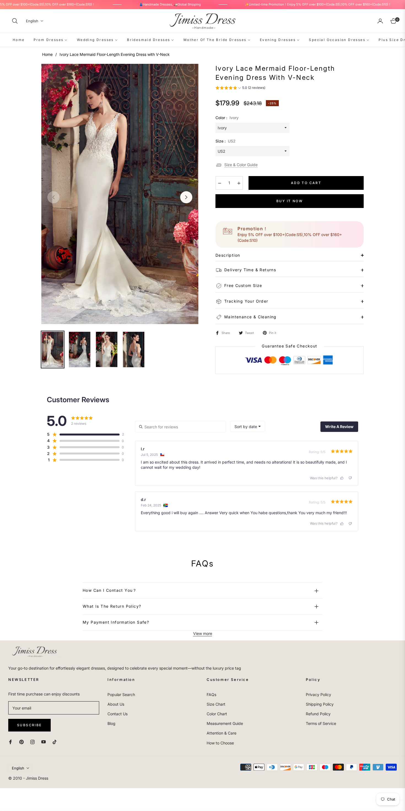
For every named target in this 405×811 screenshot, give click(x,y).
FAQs (211, 694)
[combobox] (247, 426)
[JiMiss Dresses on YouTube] (43, 741)
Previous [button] (53, 197)
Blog (111, 723)
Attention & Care (221, 733)
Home (47, 54)
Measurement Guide (225, 723)
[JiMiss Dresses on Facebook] (10, 741)
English (32, 21)
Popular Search (121, 694)
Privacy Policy (318, 694)
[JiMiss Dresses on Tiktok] (56, 741)
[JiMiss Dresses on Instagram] (32, 741)
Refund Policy (318, 713)
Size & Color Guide (241, 164)
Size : (225, 141)
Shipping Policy (320, 704)
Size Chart (216, 704)
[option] (119, 194)
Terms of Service (321, 723)
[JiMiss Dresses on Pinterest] (21, 741)
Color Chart (217, 713)
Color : (227, 117)
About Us (115, 704)
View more (202, 633)
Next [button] (186, 197)
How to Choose (220, 743)
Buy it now (289, 201)
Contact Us (117, 713)
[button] (14, 20)
